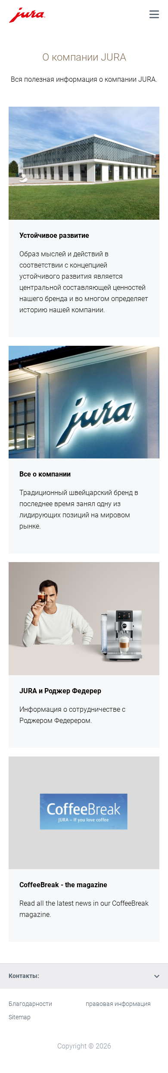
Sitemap (20, 1017)
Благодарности (30, 1003)
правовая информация (118, 1003)
